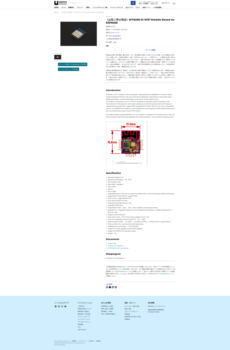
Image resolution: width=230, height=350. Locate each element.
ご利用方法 (81, 306)
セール (63, 7)
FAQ (79, 327)
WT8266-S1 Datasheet (115, 246)
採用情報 (80, 324)
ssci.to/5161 (116, 36)
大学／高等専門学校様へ (108, 314)
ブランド (80, 7)
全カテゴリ (129, 7)
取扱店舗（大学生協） (84, 314)
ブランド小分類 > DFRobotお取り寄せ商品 (72, 64)
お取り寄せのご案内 (132, 73)
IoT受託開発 (157, 7)
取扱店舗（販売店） (84, 311)
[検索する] (133, 3)
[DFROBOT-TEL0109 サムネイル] (57, 57)
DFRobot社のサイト (123, 271)
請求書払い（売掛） (107, 311)
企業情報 (74, 341)
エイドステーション (84, 319)
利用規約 (127, 314)
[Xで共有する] (110, 287)
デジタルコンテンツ (84, 322)
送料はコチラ (154, 4)
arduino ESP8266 (130, 102)
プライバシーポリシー (131, 311)
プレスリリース (82, 341)
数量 (107, 46)
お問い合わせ (82, 330)
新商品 (56, 7)
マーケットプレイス (116, 7)
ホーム (56, 12)
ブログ (138, 7)
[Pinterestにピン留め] (116, 287)
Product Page (112, 243)
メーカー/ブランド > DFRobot (68, 69)
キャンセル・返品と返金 (132, 306)
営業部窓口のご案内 (107, 306)
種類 (88, 7)
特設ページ (146, 7)
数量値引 (71, 7)
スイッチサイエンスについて (62, 341)
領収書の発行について (84, 309)
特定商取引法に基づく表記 (133, 317)
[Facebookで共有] (107, 287)
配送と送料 (128, 309)
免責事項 (127, 319)
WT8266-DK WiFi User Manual (118, 248)
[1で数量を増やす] (121, 50)
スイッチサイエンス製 (100, 7)
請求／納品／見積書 (107, 309)
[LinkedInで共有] (113, 287)
